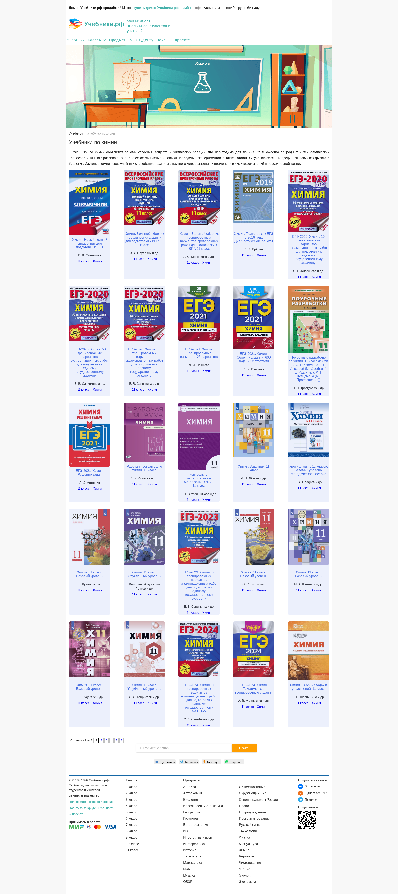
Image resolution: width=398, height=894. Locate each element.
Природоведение (252, 812)
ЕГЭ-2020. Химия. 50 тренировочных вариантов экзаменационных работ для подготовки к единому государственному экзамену (89, 362)
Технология (248, 831)
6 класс (131, 818)
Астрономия (192, 793)
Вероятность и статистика (203, 806)
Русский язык (249, 825)
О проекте (180, 40)
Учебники (76, 40)
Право (244, 806)
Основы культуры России (258, 799)
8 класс (131, 831)
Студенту (144, 40)
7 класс (131, 825)
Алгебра (189, 787)
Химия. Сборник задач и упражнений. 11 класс (308, 687)
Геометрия (191, 818)
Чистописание (250, 863)
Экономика (247, 881)
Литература (192, 856)
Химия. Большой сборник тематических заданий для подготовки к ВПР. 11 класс (144, 239)
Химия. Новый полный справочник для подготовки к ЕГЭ (89, 243)
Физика (244, 837)
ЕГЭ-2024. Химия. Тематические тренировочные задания (254, 688)
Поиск (162, 40)
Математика (192, 863)
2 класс (131, 793)
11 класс (83, 261)
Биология (190, 799)
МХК (186, 869)
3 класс (131, 799)
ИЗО (186, 831)
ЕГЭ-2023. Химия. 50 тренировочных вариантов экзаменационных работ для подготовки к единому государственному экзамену (199, 585)
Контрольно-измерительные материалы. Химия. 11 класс (199, 480)
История (189, 850)
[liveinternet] (301, 837)
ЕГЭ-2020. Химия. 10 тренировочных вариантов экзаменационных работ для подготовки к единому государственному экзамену (308, 250)
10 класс (132, 844)
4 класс (131, 806)
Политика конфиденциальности (91, 808)
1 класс (131, 787)
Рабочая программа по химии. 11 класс (144, 468)
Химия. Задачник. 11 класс (253, 468)
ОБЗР (187, 881)
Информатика (194, 844)
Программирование (254, 818)
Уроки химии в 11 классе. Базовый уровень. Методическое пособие (308, 470)
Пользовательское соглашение (91, 801)
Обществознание (252, 787)
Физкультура (248, 844)
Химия (97, 261)
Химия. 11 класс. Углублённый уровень (144, 574)
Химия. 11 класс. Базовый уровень (89, 574)
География (191, 812)
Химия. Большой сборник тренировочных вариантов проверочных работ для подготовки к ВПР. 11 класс (199, 241)
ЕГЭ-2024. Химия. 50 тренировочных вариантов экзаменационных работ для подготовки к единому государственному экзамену (199, 698)
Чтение (244, 869)
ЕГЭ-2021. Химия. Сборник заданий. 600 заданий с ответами (254, 357)
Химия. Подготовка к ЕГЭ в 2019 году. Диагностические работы (253, 237)
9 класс (131, 837)
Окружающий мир (252, 793)
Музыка (189, 875)
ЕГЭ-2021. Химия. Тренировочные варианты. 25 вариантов (199, 353)
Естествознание (195, 825)
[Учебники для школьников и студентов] (75, 23)
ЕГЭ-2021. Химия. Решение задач (89, 472)
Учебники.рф (104, 24)
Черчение (246, 856)
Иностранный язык (197, 837)
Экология (246, 875)
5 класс (131, 812)
